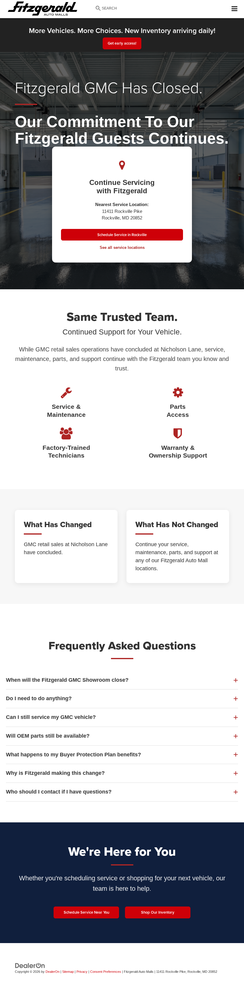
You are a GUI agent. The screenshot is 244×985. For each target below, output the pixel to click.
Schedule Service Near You (86, 912)
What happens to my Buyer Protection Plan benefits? (73, 755)
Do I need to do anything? (39, 698)
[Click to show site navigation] (234, 9)
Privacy (81, 971)
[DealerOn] (30, 965)
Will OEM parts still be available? (48, 736)
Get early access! (122, 43)
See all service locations (122, 247)
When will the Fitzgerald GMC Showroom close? (67, 680)
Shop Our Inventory (157, 912)
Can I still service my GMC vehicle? (51, 717)
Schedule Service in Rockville (122, 235)
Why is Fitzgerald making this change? (55, 773)
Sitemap (68, 971)
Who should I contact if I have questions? (59, 792)
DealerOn (53, 971)
